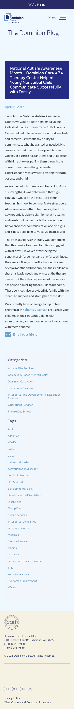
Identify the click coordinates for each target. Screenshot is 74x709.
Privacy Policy (12, 698)
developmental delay (20, 488)
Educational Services (20, 388)
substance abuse (18, 574)
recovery (13, 554)
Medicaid (13, 534)
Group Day (14, 508)
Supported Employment (22, 580)
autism (12, 449)
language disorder (19, 528)
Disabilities (14, 501)
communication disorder (22, 468)
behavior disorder (18, 462)
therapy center (36, 309)
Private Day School (19, 411)
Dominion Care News (21, 381)
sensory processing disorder (25, 561)
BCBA (11, 455)
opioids (12, 547)
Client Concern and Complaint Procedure (27, 702)
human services (17, 514)
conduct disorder (18, 475)
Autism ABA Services (21, 368)
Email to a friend (25, 334)
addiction (13, 435)
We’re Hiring (37, 4)
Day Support (15, 482)
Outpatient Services (20, 404)
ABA (11, 429)
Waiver (12, 587)
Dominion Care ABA (38, 127)
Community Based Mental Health (28, 374)
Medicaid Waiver (18, 541)
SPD (10, 567)
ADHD (12, 442)
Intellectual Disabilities (22, 521)
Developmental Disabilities (24, 495)
